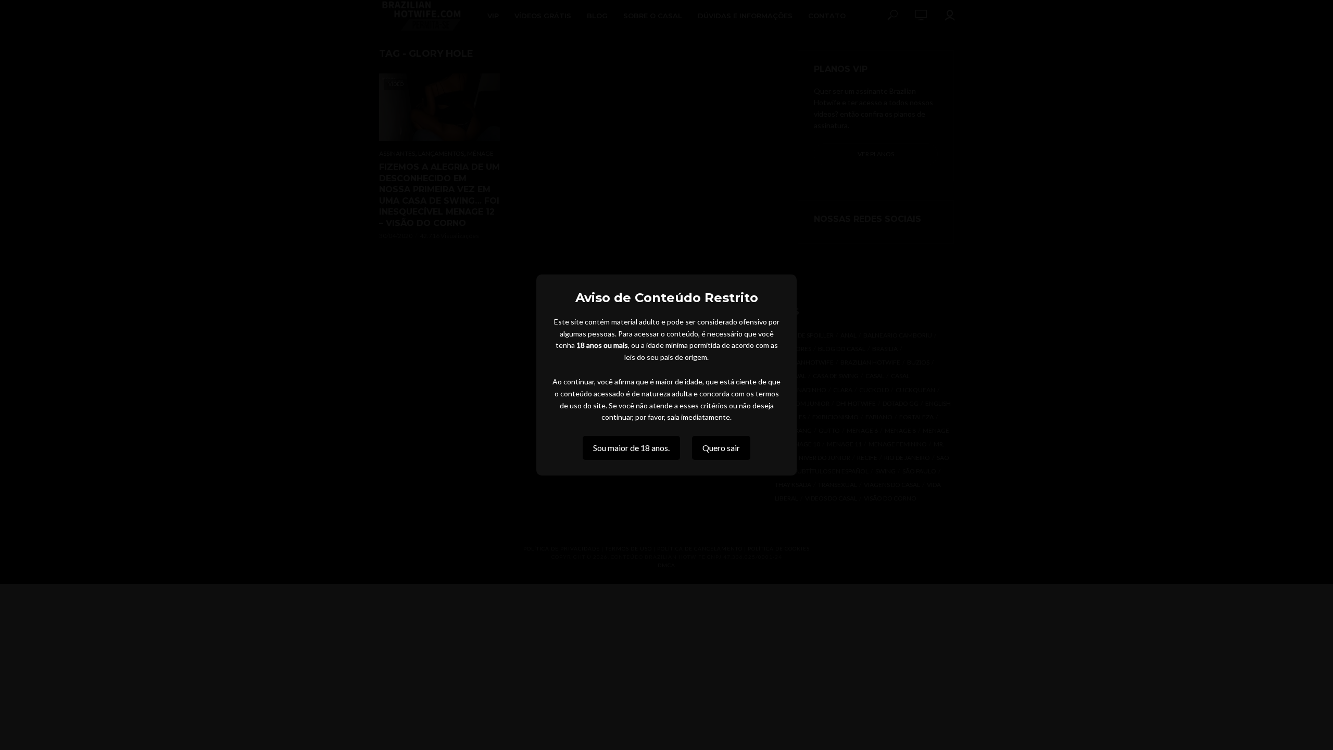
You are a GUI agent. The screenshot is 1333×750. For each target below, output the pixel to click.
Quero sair (721, 448)
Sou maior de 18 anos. (631, 448)
